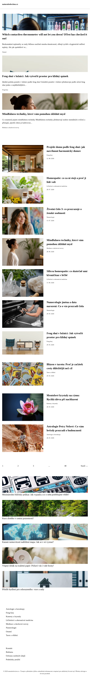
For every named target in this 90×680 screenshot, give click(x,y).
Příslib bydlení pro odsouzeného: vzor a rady (23, 589)
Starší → (84, 466)
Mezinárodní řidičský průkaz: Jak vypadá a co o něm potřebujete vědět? (35, 494)
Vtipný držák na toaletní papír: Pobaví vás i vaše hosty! (28, 565)
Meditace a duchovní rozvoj (10, 127)
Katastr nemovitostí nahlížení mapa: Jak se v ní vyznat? (28, 542)
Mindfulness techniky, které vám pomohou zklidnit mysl (33, 114)
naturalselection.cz (10, 4)
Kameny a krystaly (52, 403)
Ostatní (4, 52)
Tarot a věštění (51, 372)
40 (65, 466)
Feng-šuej (5, 90)
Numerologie (50, 217)
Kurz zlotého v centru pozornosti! (18, 518)
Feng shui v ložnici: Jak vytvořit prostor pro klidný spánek (35, 76)
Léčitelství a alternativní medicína (57, 186)
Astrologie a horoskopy (54, 434)
